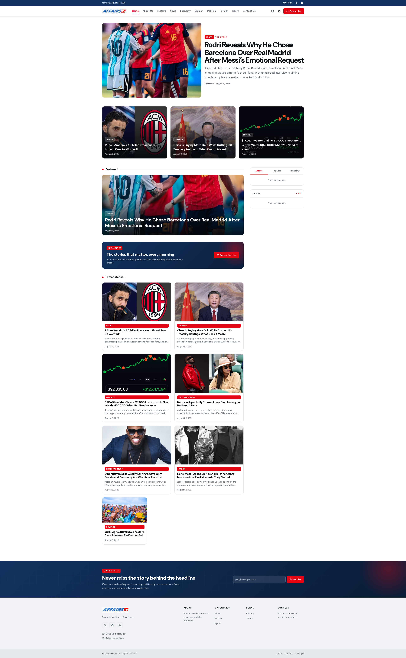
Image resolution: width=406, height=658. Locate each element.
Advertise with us (115, 638)
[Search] (272, 11)
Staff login (299, 653)
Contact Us (249, 11)
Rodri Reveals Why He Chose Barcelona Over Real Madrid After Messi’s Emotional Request (254, 52)
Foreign (224, 11)
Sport (235, 11)
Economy (185, 11)
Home (135, 11)
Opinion (198, 11)
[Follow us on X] (296, 3)
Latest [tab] (258, 170)
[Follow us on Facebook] (302, 3)
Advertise (287, 3)
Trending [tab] (295, 170)
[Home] (114, 11)
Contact (288, 653)
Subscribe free (228, 255)
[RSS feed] (120, 625)
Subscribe (295, 11)
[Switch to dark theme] (279, 11)
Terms (249, 618)
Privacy (250, 613)
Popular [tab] (277, 170)
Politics (211, 11)
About (279, 653)
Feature (161, 11)
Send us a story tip (116, 633)
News (173, 11)
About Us (148, 11)
